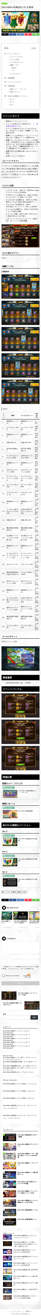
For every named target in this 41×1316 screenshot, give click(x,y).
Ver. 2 (12, 102)
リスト (13, 70)
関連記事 (11, 86)
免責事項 (28, 1311)
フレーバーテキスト (16, 57)
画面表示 (14, 68)
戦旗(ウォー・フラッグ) (18, 89)
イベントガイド (14, 54)
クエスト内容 (14, 59)
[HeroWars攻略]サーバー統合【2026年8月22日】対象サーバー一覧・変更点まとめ (25, 1244)
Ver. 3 (12, 99)
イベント (4, 3)
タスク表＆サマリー (16, 62)
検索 (4, 1014)
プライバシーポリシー (16, 1311)
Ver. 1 (12, 104)
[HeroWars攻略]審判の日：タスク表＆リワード (20, 1066)
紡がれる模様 (23, 892)
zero (30, 1091)
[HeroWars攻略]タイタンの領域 (14, 1084)
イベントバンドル (14, 82)
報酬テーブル (14, 65)
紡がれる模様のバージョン (17, 96)
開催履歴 (11, 78)
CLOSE (34, 48)
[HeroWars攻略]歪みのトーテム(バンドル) (18, 1072)
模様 (15, 892)
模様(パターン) (15, 92)
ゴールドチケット (16, 74)
